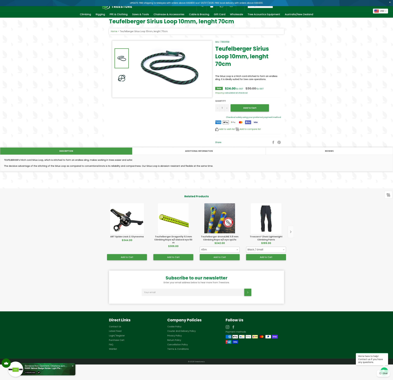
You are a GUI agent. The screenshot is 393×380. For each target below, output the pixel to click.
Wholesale (236, 14)
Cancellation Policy (177, 344)
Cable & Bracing (199, 14)
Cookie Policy (174, 326)
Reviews (329, 151)
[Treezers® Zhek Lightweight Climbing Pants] (266, 218)
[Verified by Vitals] (37, 372)
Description (66, 151)
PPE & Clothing (119, 14)
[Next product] (291, 232)
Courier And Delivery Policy (181, 331)
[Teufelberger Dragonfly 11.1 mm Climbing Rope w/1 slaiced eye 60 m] (173, 218)
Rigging (100, 14)
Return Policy (174, 340)
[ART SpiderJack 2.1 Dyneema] (127, 218)
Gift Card (219, 14)
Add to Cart (127, 257)
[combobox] (220, 250)
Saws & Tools (140, 14)
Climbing (85, 14)
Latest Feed (115, 331)
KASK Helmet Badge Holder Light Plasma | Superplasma (42, 368)
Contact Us (115, 326)
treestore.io (200, 361)
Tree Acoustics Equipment (264, 14)
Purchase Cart (116, 340)
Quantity (220, 101)
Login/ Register (117, 335)
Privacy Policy (174, 335)
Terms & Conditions (178, 349)
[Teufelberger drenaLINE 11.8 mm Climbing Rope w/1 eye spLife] (220, 218)
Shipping (219, 92)
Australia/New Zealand (299, 14)
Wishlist (113, 349)
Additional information (199, 151)
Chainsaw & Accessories (169, 14)
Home (114, 31)
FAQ (111, 344)
